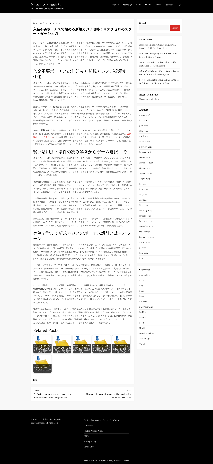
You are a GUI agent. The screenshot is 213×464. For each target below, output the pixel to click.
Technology (127, 4)
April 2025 (143, 200)
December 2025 (146, 157)
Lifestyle (148, 4)
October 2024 (145, 231)
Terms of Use (90, 446)
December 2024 (146, 221)
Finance (142, 317)
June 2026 (143, 125)
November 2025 (146, 162)
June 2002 (143, 258)
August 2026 (144, 115)
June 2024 (143, 253)
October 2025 (145, 168)
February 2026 (145, 146)
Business (115, 4)
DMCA (86, 436)
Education (169, 4)
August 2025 (144, 178)
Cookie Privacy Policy (93, 430)
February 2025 (145, 210)
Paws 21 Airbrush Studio (49, 4)
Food (141, 322)
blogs (141, 290)
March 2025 (144, 205)
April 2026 (143, 136)
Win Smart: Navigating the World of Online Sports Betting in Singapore (158, 55)
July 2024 (143, 247)
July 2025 (143, 184)
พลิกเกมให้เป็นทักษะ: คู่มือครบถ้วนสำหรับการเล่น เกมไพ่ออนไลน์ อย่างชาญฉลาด (159, 73)
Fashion (142, 312)
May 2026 (143, 131)
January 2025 (145, 215)
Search (143, 23)
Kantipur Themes (121, 460)
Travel (158, 4)
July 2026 (143, 120)
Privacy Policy (90, 441)
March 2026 (144, 141)
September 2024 (146, 237)
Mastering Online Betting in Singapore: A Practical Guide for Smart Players (157, 46)
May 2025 (143, 194)
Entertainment (146, 306)
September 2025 (146, 173)
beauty (142, 280)
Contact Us (89, 425)
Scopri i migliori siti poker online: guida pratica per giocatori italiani (157, 64)
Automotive (144, 275)
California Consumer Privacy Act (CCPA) (101, 420)
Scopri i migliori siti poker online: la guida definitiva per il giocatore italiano (158, 81)
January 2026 (145, 152)
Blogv (141, 296)
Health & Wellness (147, 333)
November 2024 (146, 226)
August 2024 (144, 242)
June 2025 (143, 189)
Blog (178, 4)
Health (139, 4)
